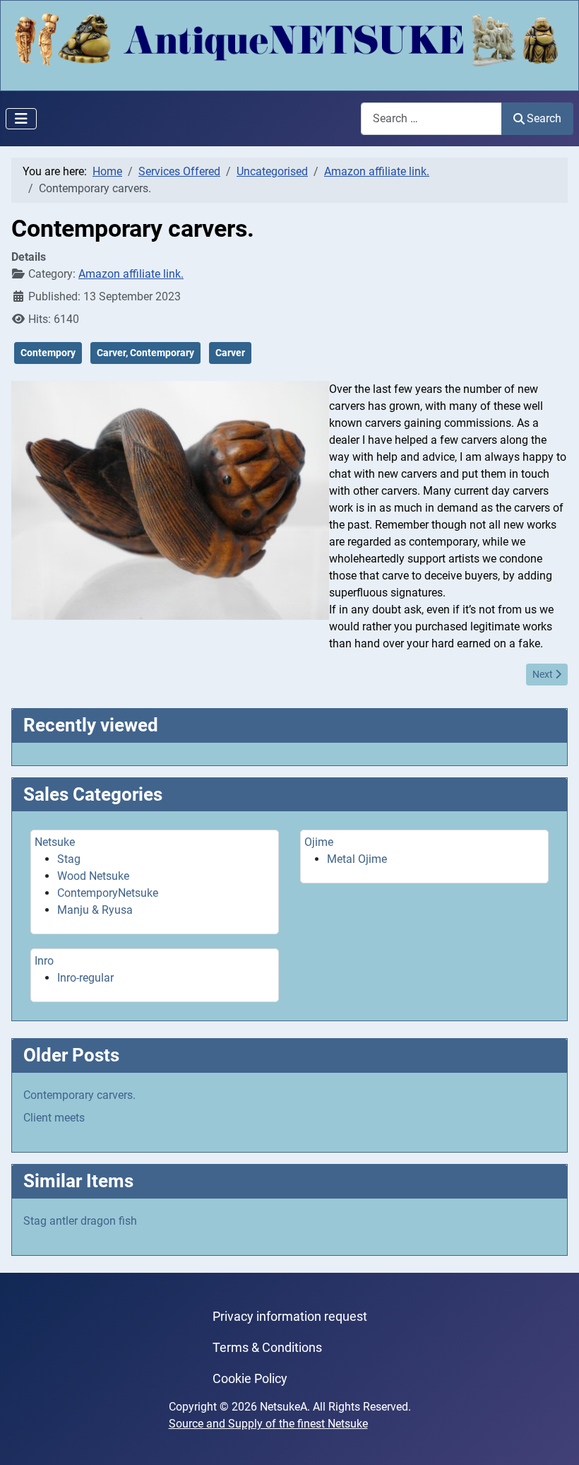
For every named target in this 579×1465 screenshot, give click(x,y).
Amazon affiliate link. (131, 274)
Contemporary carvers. (79, 1095)
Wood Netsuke (93, 876)
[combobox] (431, 118)
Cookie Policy (250, 1379)
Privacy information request (290, 1317)
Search (544, 118)
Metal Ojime (357, 859)
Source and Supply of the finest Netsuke (268, 1423)
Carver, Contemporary (145, 352)
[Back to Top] (554, 1439)
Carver (230, 352)
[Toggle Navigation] (21, 118)
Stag (68, 859)
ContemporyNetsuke (107, 893)
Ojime (318, 842)
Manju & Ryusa (95, 910)
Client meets (54, 1117)
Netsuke (55, 842)
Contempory (48, 352)
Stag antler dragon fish (80, 1221)
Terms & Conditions (267, 1348)
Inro (44, 960)
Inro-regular (85, 977)
